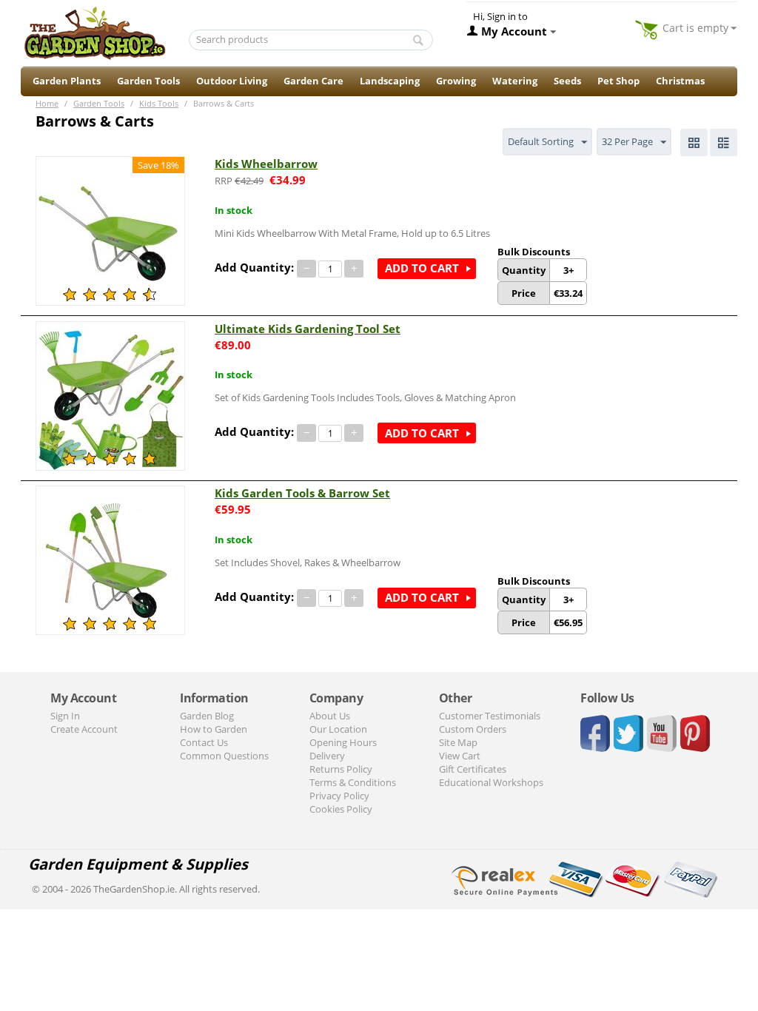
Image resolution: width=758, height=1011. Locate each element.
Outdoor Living (231, 80)
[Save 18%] (110, 229)
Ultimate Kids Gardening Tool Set (307, 328)
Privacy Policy (339, 795)
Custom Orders (472, 729)
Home (47, 103)
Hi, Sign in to (500, 16)
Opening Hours (343, 742)
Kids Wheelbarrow (266, 163)
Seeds (567, 80)
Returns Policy (340, 769)
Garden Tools (148, 80)
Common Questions (224, 755)
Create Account (84, 729)
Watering (514, 80)
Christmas (680, 80)
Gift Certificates (472, 769)
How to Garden (213, 729)
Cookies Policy (340, 809)
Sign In (65, 715)
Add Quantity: (254, 267)
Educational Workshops (491, 782)
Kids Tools (158, 103)
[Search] (418, 40)
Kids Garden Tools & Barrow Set (302, 493)
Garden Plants (67, 80)
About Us (329, 715)
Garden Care (313, 80)
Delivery (327, 755)
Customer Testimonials (489, 715)
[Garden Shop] (95, 32)
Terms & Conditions (352, 782)
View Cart (459, 755)
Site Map (458, 742)
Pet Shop (618, 80)
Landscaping (390, 80)
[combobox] (311, 40)
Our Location (338, 729)
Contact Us (204, 742)
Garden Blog (207, 715)
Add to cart (422, 268)
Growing (456, 80)
